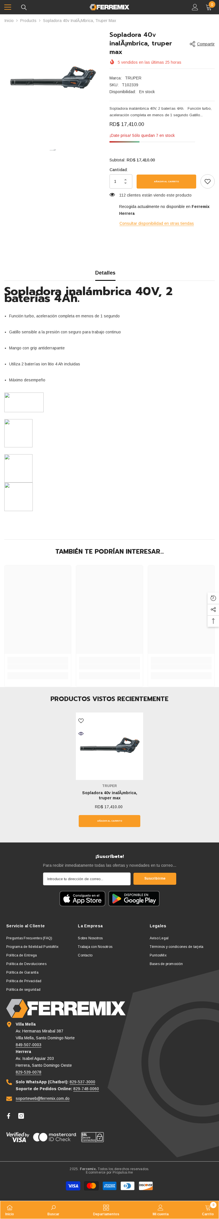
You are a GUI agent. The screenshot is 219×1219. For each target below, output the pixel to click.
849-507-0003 (28, 1044)
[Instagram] (21, 1116)
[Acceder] (195, 7)
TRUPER (133, 78)
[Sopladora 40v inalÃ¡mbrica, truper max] (109, 746)
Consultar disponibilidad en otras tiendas (156, 223)
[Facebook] (9, 1116)
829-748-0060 (86, 1088)
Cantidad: (119, 169)
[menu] (7, 7)
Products (28, 20)
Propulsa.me (123, 1172)
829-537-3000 (82, 1082)
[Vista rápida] (81, 733)
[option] (52, 79)
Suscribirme (154, 878)
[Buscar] (24, 7)
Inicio (9, 20)
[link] (207, 181)
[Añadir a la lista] (81, 720)
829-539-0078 (28, 1072)
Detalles (105, 273)
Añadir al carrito (166, 181)
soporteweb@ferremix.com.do (43, 1098)
